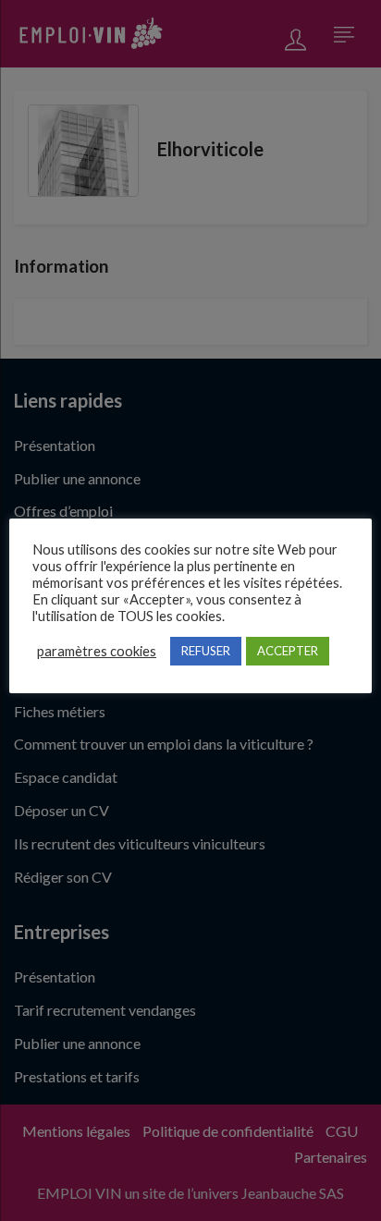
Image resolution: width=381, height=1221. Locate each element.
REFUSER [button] (205, 650)
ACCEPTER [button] (287, 650)
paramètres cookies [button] (96, 651)
